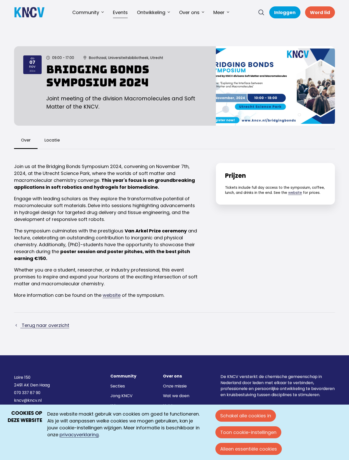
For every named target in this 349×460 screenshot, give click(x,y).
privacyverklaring (79, 434)
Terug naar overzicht (44, 325)
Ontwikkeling (151, 12)
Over (26, 140)
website (112, 295)
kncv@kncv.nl (28, 400)
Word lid (320, 12)
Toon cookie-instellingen (248, 432)
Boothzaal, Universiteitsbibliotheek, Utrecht (126, 57)
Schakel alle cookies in (245, 415)
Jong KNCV (121, 396)
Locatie (52, 140)
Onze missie (175, 386)
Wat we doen (176, 396)
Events (120, 12)
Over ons (189, 12)
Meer (219, 12)
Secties (117, 386)
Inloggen (285, 12)
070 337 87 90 (27, 393)
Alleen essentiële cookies (248, 449)
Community (85, 12)
